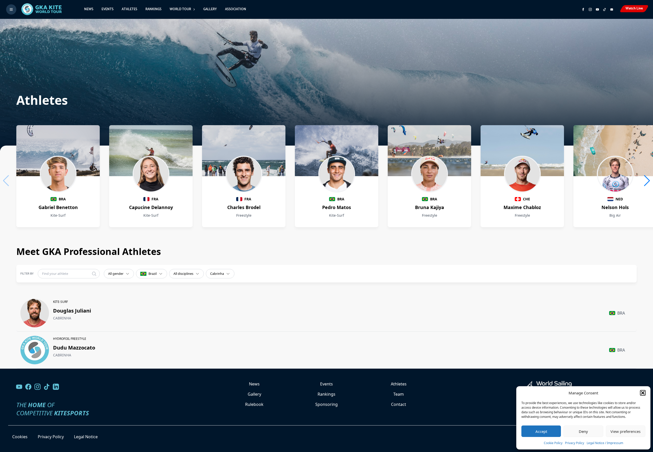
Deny (583, 431)
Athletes (129, 9)
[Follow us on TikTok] (47, 387)
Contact (398, 404)
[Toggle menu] (11, 9)
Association (235, 9)
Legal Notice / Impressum (605, 443)
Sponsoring (326, 404)
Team (398, 394)
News (88, 9)
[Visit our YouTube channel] (19, 387)
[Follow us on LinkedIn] (56, 387)
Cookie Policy (553, 443)
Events (108, 9)
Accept (541, 431)
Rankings (153, 9)
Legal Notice (86, 437)
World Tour (180, 9)
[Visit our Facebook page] (28, 387)
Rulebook (254, 404)
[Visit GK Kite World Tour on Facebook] (583, 9)
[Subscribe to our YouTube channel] (597, 9)
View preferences (625, 431)
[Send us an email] (611, 9)
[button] (642, 392)
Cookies (20, 437)
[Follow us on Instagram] (590, 9)
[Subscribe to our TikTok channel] (604, 9)
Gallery (210, 9)
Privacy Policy (574, 443)
